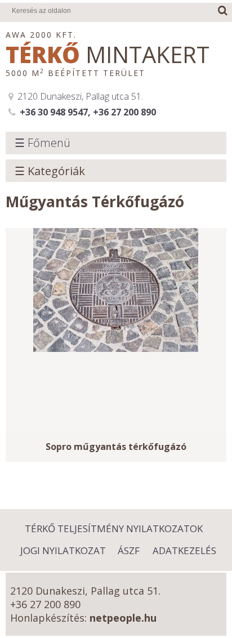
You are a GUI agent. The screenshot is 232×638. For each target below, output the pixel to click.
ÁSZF (129, 550)
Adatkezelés (184, 550)
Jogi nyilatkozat (63, 550)
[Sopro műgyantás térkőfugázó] (116, 329)
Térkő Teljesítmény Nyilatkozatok (114, 528)
